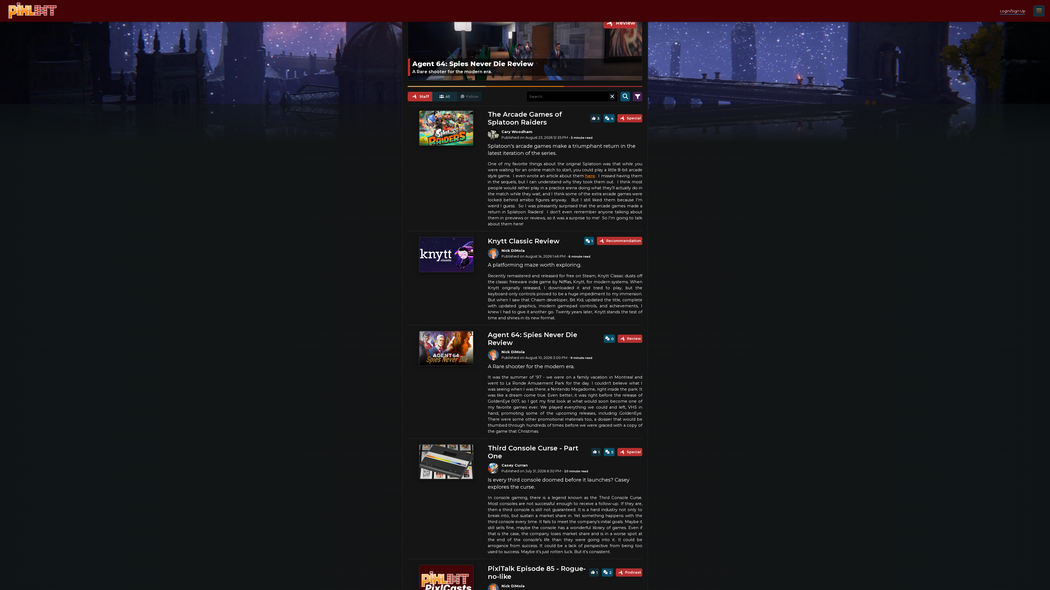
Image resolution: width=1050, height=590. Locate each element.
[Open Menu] (1039, 10)
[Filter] (637, 96)
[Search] (625, 96)
